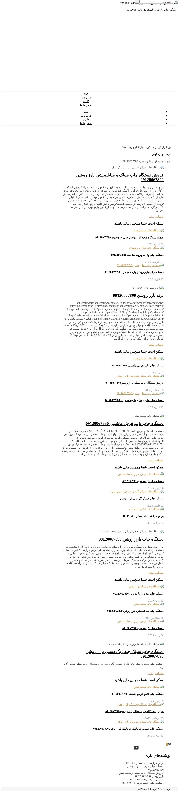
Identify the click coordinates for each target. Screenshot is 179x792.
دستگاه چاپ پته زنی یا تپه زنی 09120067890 (138, 593)
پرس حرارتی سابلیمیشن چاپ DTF (143, 515)
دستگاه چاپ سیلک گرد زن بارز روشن (142, 498)
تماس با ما (86, 105)
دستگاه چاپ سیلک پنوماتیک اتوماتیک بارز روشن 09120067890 (128, 728)
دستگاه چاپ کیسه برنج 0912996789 (143, 481)
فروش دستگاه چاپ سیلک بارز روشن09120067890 (134, 382)
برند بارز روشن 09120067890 (138, 295)
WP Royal (143, 788)
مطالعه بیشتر (156, 216)
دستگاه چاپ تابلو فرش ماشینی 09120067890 (138, 365)
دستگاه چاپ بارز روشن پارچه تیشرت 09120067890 (134, 272)
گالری (86, 101)
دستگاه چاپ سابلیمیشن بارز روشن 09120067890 (135, 610)
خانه (86, 93)
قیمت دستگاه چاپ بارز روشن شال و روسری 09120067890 (129, 237)
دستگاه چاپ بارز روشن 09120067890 (131, 539)
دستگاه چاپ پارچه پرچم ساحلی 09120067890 (137, 254)
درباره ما (86, 97)
